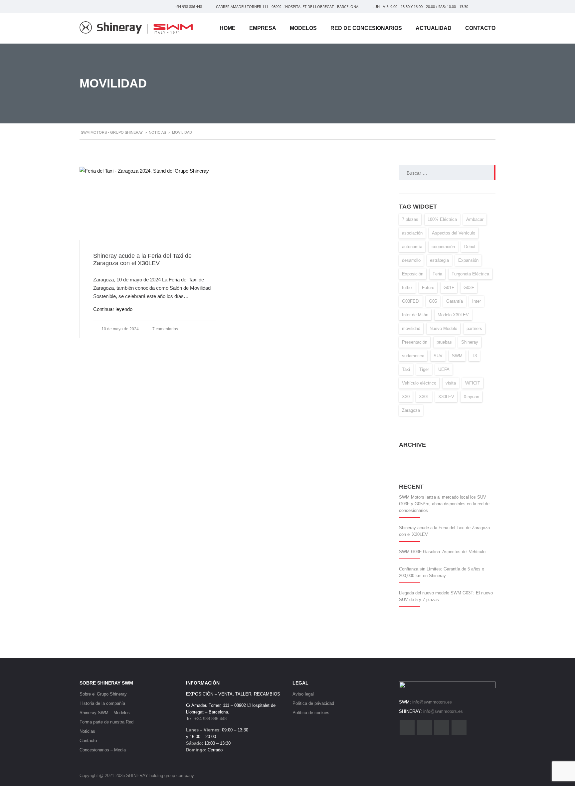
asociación (412, 233)
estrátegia (439, 260)
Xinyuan (471, 396)
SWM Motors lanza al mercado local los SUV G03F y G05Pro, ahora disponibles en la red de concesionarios (444, 504)
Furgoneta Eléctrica (470, 273)
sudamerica (413, 355)
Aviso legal (303, 694)
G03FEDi (411, 301)
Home (228, 28)
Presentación (414, 342)
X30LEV (446, 396)
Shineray (469, 342)
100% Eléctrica (442, 219)
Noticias (87, 731)
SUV (438, 355)
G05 (433, 301)
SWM (457, 355)
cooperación (443, 246)
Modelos (303, 28)
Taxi (406, 369)
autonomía (412, 246)
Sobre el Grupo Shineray (103, 694)
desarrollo (411, 260)
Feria (437, 273)
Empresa (262, 28)
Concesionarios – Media (103, 749)
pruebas (444, 342)
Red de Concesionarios (366, 28)
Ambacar (474, 219)
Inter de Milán (415, 314)
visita (451, 383)
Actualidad (434, 28)
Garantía (454, 301)
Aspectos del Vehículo (453, 233)
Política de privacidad (313, 703)
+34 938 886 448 (188, 6)
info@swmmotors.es (432, 702)
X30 (406, 396)
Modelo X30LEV (453, 314)
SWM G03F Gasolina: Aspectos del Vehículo (442, 551)
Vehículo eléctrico (419, 383)
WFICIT (472, 383)
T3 (474, 355)
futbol (407, 287)
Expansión (468, 260)
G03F (469, 287)
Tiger (424, 369)
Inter (476, 301)
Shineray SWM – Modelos (105, 712)
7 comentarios (165, 329)
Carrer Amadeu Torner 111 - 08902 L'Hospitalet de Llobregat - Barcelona (286, 6)
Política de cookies (310, 712)
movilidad (411, 328)
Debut (470, 246)
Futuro (428, 287)
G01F (449, 287)
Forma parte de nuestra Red (106, 721)
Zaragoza (411, 410)
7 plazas (410, 219)
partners (474, 328)
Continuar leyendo (112, 309)
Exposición (412, 273)
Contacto (480, 28)
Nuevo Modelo (443, 328)
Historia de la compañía (102, 703)
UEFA (444, 369)
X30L (424, 396)
